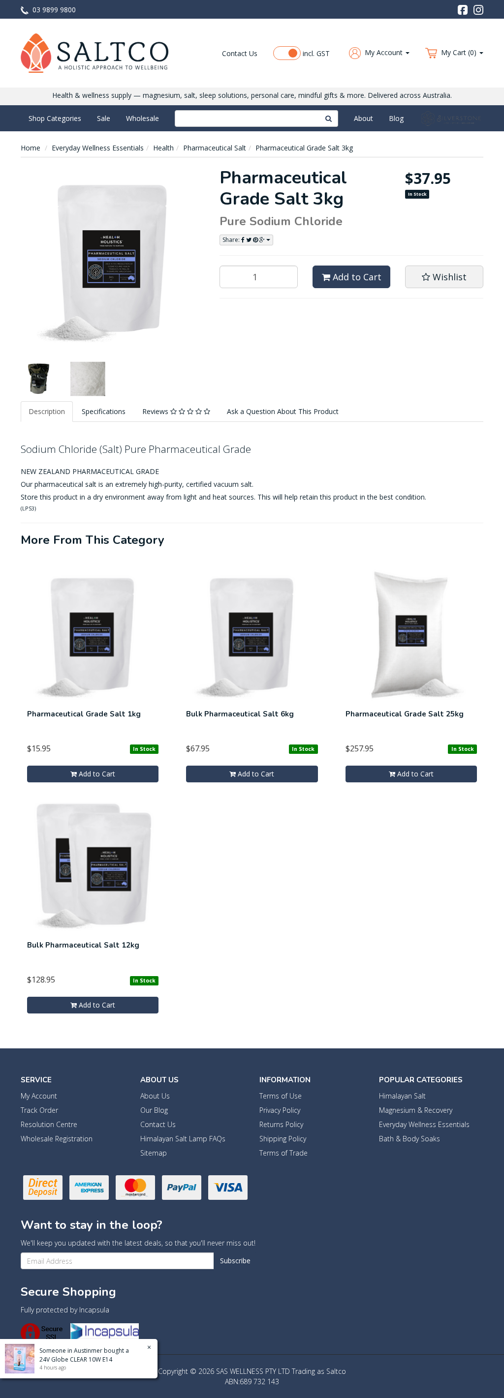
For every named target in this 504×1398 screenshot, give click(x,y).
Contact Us (239, 53)
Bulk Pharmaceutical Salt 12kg (83, 945)
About (363, 118)
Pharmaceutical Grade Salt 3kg (304, 147)
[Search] (328, 118)
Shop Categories (55, 118)
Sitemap (153, 1153)
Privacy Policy (279, 1110)
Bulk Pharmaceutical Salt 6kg (240, 714)
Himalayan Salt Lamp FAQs (182, 1138)
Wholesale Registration (57, 1138)
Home (30, 147)
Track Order (39, 1110)
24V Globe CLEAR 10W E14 (75, 1359)
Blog (396, 118)
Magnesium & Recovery (415, 1110)
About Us (155, 1096)
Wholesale (142, 118)
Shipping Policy (282, 1138)
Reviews (156, 411)
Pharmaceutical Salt (214, 147)
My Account (39, 1096)
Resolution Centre (49, 1124)
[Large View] (38, 378)
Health (163, 147)
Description (47, 411)
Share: (231, 240)
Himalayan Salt (402, 1096)
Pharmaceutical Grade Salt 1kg (84, 714)
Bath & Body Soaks (409, 1138)
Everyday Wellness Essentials (98, 147)
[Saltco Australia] (94, 52)
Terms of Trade (283, 1153)
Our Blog (154, 1110)
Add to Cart (355, 277)
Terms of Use (280, 1096)
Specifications (104, 411)
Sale (103, 118)
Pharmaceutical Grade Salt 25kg (405, 714)
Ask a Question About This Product (283, 411)
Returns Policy (281, 1124)
